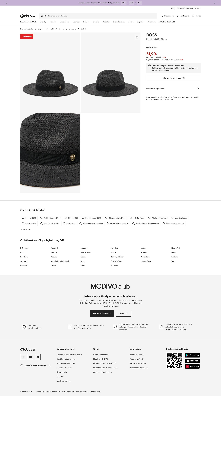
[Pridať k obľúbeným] (138, 37)
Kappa (53, 265)
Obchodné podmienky (102, 372)
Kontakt (60, 376)
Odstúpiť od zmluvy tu (66, 359)
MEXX (113, 252)
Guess (143, 248)
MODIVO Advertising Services (105, 368)
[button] (50, 72)
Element (114, 265)
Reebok (54, 252)
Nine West (175, 248)
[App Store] (192, 361)
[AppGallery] (192, 366)
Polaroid (54, 248)
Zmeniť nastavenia (53, 392)
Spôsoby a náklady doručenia (69, 354)
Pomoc (198, 8)
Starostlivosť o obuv (138, 363)
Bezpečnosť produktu (139, 368)
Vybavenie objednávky (66, 363)
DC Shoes (24, 248)
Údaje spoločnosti (100, 354)
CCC (22, 252)
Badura (174, 257)
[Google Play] (192, 355)
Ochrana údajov (95, 392)
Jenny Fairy (146, 261)
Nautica (114, 248)
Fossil (173, 252)
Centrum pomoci (64, 381)
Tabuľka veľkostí (136, 359)
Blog (173, 8)
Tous (173, 261)
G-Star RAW (86, 252)
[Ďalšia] (214, 3)
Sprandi (23, 261)
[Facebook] (38, 357)
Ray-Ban (24, 257)
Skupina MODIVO (100, 359)
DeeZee (54, 257)
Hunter (144, 252)
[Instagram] (23, 357)
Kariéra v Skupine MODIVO (104, 363)
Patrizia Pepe (116, 261)
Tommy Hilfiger (117, 257)
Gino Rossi (145, 257)
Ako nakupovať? (136, 354)
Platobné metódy (64, 368)
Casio (83, 257)
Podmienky (40, 392)
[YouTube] (30, 357)
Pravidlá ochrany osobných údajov (74, 392)
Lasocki (84, 248)
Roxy (83, 261)
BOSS (151, 34)
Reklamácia (62, 372)
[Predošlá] (6, 3)
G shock (23, 265)
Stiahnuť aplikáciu (185, 8)
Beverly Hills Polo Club (60, 261)
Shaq (83, 265)
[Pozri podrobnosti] (198, 88)
